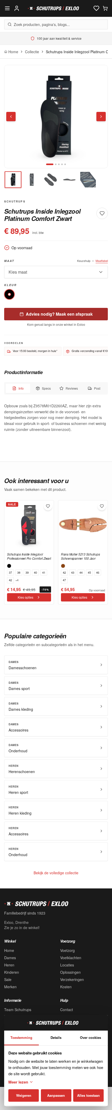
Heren (9, 964)
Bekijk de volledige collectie (56, 872)
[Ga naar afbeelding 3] (59, 164)
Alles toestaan (88, 1095)
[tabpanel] (56, 417)
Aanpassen (56, 1095)
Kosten (66, 986)
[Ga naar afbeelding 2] (56, 164)
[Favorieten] (96, 8)
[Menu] (7, 8)
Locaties (67, 964)
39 (27, 572)
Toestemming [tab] (21, 1037)
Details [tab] (56, 1037)
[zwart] (9, 294)
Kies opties (25, 597)
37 (10, 572)
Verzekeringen (72, 979)
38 (18, 572)
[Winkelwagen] (105, 8)
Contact (66, 1009)
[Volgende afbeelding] (101, 116)
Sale (7, 979)
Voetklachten (70, 957)
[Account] (17, 8)
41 (43, 572)
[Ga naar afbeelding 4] (62, 164)
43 (72, 572)
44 (81, 572)
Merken (10, 986)
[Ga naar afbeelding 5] (65, 164)
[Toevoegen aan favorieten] (48, 506)
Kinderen (11, 972)
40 (35, 572)
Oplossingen (70, 972)
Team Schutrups (17, 1009)
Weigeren (23, 1095)
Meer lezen (18, 1082)
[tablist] (56, 388)
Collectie (32, 51)
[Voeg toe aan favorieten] (102, 213)
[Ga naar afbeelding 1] (49, 164)
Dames (10, 957)
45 (89, 572)
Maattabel (102, 261)
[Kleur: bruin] (63, 566)
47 (64, 580)
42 (10, 580)
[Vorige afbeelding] (11, 116)
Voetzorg (67, 950)
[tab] (13, 179)
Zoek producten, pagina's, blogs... (42, 24)
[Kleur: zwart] (9, 566)
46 (97, 572)
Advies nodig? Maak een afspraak (59, 314)
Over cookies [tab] (90, 1037)
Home (9, 950)
